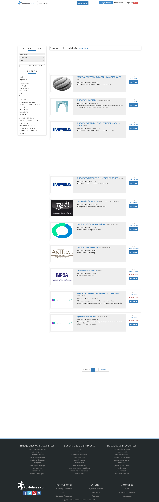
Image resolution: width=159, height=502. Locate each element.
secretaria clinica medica (37, 449)
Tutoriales (95, 496)
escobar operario (37, 452)
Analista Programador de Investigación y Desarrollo (98, 293)
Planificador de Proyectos (87, 270)
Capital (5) (22, 86)
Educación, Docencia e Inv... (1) (28, 126)
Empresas (131, 3)
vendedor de (37, 468)
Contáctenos (95, 492)
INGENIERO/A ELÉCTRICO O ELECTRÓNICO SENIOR (98, 178)
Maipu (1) (22, 93)
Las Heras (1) (23, 91)
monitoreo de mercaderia (79, 471)
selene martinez (79, 473)
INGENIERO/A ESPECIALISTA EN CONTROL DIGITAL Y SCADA (98, 124)
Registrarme (118, 3)
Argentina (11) (23, 80)
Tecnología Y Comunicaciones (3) (29, 104)
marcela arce (79, 463)
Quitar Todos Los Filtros (32, 66)
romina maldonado (79, 465)
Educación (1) (23, 112)
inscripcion (37, 463)
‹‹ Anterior (86, 370)
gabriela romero (79, 460)
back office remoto (37, 455)
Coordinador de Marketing (88, 247)
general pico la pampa (37, 465)
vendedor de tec (37, 471)
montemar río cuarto (37, 460)
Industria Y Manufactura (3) (27, 102)
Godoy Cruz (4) (24, 88)
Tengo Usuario (106, 3)
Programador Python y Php (88, 201)
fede (79, 452)
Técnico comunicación (37, 457)
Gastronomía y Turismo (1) (27, 128)
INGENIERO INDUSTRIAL (87, 100)
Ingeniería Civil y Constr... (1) (28, 131)
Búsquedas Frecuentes (64, 496)
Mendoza (23, 57)
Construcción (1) (24, 109)
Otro (21, 60)
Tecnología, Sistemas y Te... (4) (28, 121)
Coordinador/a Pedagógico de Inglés (92, 224)
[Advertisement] (79, 23)
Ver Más (22, 96)
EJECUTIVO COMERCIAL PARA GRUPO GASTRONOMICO (99, 77)
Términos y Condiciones (63, 488)
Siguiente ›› (104, 370)
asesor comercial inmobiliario (79, 468)
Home (127, 488)
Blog (63, 492)
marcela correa (79, 457)
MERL (79, 449)
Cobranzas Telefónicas (79, 455)
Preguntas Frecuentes (95, 488)
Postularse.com (126, 496)
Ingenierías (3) (23, 123)
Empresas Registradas (127, 492)
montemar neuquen (37, 473)
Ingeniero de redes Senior (87, 316)
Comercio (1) (23, 107)
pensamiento (24, 54)
